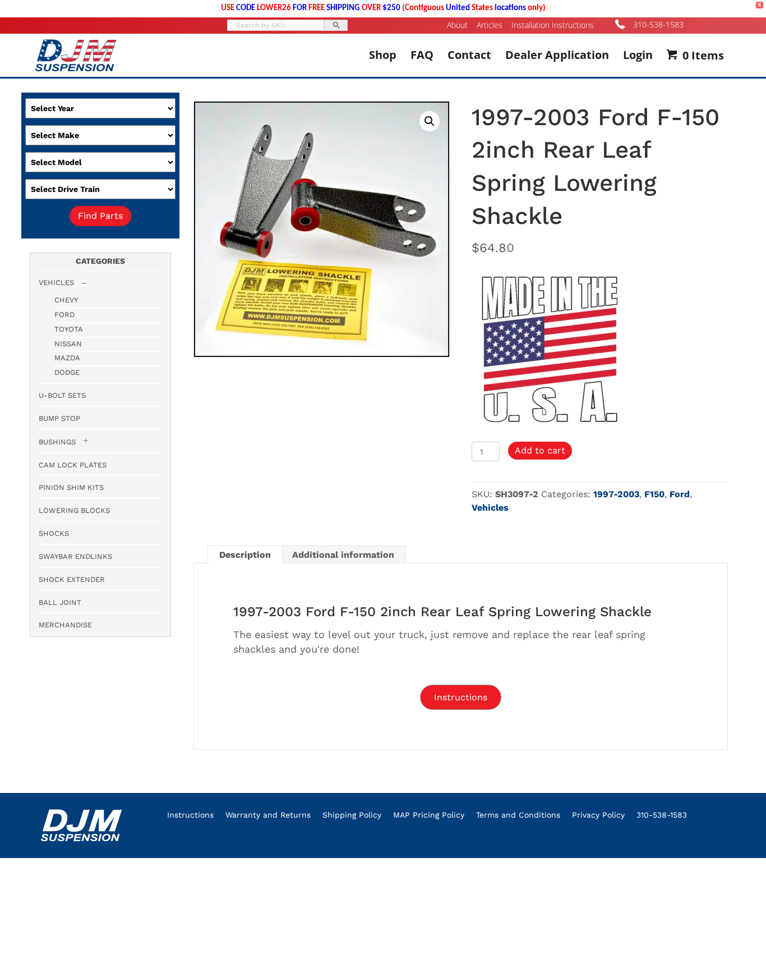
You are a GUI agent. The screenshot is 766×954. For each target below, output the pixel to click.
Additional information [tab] (343, 554)
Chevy (66, 300)
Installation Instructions (552, 25)
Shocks (54, 533)
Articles (489, 25)
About (457, 25)
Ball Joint (60, 602)
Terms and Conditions (518, 814)
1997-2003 (616, 494)
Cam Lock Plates (73, 465)
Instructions (190, 814)
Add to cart (540, 450)
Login (638, 54)
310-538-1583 (658, 24)
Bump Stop (59, 418)
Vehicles (490, 507)
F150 (654, 494)
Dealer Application (557, 54)
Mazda (67, 358)
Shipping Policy (351, 814)
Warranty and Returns (268, 814)
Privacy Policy (598, 814)
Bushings (57, 442)
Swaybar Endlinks (75, 556)
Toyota (68, 329)
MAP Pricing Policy (428, 814)
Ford (680, 494)
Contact (469, 54)
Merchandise (65, 625)
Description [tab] (245, 554)
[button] (429, 121)
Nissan (68, 344)
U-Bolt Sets (62, 395)
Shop (382, 54)
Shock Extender (72, 579)
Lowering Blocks (74, 510)
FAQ (421, 54)
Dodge (67, 372)
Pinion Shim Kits (71, 487)
